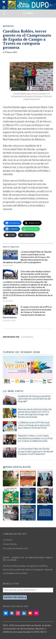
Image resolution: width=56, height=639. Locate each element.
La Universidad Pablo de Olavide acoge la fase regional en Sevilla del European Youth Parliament (35, 451)
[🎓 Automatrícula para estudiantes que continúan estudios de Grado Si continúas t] (28, 495)
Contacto (7, 540)
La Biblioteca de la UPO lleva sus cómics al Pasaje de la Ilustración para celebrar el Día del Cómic (34, 425)
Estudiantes (27, 337)
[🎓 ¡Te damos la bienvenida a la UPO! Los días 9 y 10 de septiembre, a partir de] (11, 495)
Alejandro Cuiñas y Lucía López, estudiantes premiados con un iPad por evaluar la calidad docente (35, 438)
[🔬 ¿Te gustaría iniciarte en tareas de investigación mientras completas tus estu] (28, 513)
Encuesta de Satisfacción (15, 548)
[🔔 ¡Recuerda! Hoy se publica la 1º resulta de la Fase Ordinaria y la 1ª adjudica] (45, 495)
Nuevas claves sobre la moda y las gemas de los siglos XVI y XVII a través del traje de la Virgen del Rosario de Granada (35, 413)
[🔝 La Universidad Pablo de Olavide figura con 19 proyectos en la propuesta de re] (11, 513)
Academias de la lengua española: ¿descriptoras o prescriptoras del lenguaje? (34, 399)
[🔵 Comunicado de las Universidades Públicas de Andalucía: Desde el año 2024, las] (45, 513)
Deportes (8, 26)
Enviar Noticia (10, 544)
